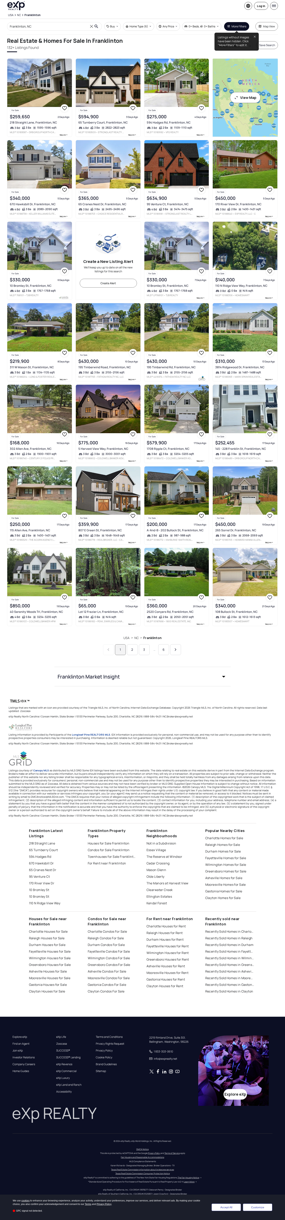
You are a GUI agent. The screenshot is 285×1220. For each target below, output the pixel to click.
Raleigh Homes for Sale (222, 845)
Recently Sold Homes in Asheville (229, 971)
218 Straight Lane (42, 843)
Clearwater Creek (160, 890)
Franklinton (152, 638)
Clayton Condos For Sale (106, 991)
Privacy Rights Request (110, 1043)
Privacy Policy (104, 1050)
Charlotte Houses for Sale (48, 931)
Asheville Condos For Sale (107, 971)
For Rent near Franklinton (107, 863)
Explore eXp (20, 1036)
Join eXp (18, 1050)
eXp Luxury (63, 1078)
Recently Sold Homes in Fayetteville (229, 951)
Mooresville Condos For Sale (109, 978)
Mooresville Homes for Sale (225, 884)
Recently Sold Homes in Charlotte (229, 931)
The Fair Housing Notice (188, 1177)
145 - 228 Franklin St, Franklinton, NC (240, 449)
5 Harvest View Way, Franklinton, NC (103, 449)
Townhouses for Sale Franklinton (112, 856)
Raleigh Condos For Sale (106, 938)
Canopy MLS (41, 770)
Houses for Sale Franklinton (108, 843)
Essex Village (156, 850)
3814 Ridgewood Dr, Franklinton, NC (239, 367)
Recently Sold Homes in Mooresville (229, 978)
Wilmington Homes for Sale (225, 864)
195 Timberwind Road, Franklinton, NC (104, 367)
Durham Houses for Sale (47, 945)
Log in (261, 6)
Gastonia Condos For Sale (107, 984)
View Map (248, 97)
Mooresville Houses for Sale (50, 978)
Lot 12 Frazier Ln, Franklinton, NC (101, 612)
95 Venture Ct (39, 876)
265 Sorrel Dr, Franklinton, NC (235, 530)
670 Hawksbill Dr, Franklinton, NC (33, 204)
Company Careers (24, 1064)
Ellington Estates (159, 896)
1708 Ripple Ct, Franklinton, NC (168, 449)
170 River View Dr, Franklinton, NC (238, 204)
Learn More (189, 1181)
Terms (88, 1204)
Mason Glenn (156, 870)
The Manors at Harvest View (167, 883)
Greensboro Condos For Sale (109, 965)
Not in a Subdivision (161, 843)
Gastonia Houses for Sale (48, 984)
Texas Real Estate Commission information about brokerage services (142, 1169)
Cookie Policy (104, 1057)
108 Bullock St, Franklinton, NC (236, 612)
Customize (257, 1207)
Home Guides (21, 1071)
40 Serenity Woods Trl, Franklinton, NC (36, 612)
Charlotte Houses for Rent (166, 926)
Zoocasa (61, 1043)
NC (136, 638)
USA (126, 638)
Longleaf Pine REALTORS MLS (91, 734)
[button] (142, 676)
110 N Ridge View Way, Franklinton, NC (241, 286)
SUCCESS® (63, 1050)
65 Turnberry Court (43, 850)
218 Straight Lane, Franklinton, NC (33, 122)
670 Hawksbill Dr (41, 863)
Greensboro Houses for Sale (50, 965)
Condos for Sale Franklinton (109, 850)
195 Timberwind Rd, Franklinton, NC (171, 367)
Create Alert (108, 283)
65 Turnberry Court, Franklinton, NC (103, 122)
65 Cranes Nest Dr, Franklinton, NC (102, 204)
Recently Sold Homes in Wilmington (229, 958)
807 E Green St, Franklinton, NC (100, 530)
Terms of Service (172, 1153)
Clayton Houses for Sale (47, 991)
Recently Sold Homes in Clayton (229, 991)
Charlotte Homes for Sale (224, 838)
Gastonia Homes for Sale (223, 891)
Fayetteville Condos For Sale (109, 951)
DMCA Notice (142, 1149)
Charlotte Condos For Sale (107, 931)
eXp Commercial (66, 1071)
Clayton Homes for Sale (223, 898)
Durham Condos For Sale (106, 945)
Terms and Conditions (109, 1036)
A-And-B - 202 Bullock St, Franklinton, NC (175, 530)
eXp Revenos (64, 1064)
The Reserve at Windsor (164, 856)
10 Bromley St (39, 890)
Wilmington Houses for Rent (168, 953)
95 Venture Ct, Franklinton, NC (168, 204)
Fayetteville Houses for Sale (50, 951)
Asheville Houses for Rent (166, 966)
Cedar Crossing (158, 863)
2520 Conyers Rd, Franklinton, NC (170, 612)
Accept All (226, 1207)
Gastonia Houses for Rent (166, 979)
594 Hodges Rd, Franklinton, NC (169, 122)
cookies (25, 1200)
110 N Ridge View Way (45, 903)
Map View (269, 26)
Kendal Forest (157, 903)
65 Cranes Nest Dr (42, 870)
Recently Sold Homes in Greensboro (229, 965)
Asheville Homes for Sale (223, 878)
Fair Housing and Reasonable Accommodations (142, 1157)
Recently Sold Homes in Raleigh (229, 938)
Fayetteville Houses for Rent (168, 946)
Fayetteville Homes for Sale (225, 858)
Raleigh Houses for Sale (47, 938)
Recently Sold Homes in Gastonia (229, 984)
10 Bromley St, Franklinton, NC (31, 286)
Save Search (267, 45)
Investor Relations (24, 1057)
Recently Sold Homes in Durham (229, 945)
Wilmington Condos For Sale (109, 958)
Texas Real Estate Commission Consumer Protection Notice (142, 1173)
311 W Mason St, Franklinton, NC (32, 367)
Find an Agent (21, 1043)
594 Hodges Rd (40, 856)
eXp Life (61, 1036)
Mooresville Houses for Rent (168, 973)
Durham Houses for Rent (165, 939)
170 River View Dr (41, 883)
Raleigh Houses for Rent (165, 933)
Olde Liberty (156, 876)
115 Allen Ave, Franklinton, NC (30, 530)
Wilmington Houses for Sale (50, 958)
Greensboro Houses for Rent (168, 959)
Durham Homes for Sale (223, 851)
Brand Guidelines (106, 1064)
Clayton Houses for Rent (165, 986)
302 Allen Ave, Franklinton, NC (31, 449)
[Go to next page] (175, 649)
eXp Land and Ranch (68, 1084)
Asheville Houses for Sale (48, 971)
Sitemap (101, 1071)
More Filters (239, 26)
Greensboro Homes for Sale (225, 871)
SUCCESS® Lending (68, 1057)
